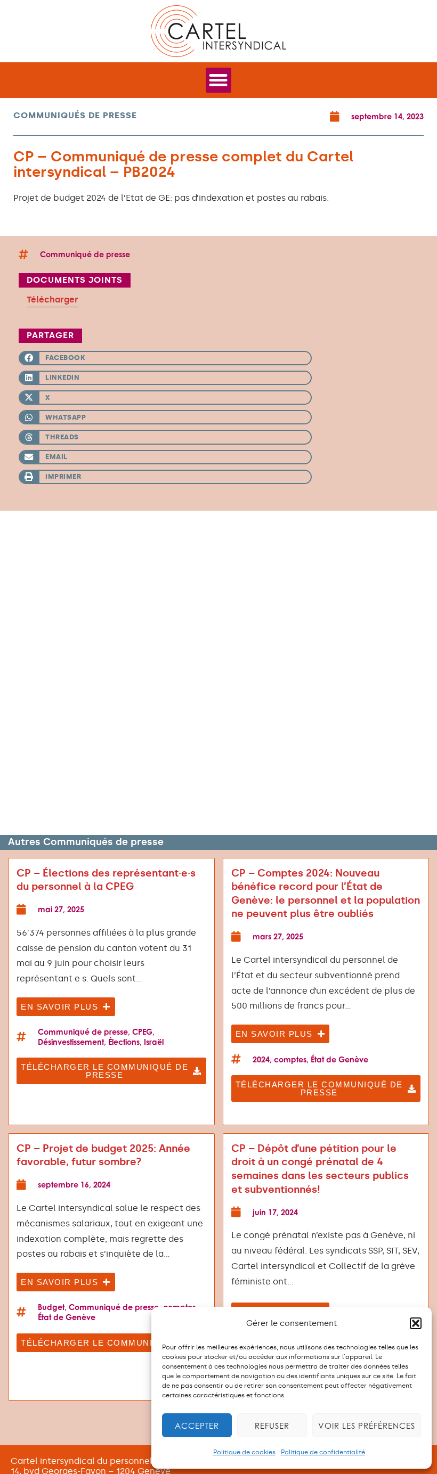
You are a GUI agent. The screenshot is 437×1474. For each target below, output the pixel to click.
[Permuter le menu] (218, 80)
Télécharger (52, 299)
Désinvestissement (71, 1041)
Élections (124, 1041)
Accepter (197, 1425)
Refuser (272, 1425)
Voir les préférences (366, 1425)
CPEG (142, 1031)
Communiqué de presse (85, 254)
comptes (290, 1059)
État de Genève (339, 1059)
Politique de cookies (244, 1452)
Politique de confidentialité (323, 1452)
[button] (415, 1323)
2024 (261, 1059)
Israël (154, 1041)
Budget (51, 1307)
